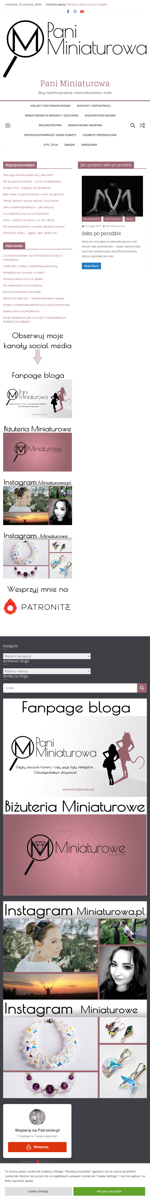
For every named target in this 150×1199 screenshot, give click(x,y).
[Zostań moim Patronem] (37, 587)
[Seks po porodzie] (112, 196)
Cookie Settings (38, 1191)
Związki (69, 145)
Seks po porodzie (101, 233)
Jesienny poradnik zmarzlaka (22, 292)
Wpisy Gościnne (113, 219)
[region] (75, 1181)
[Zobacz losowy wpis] (142, 125)
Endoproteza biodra (100, 115)
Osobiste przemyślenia (100, 135)
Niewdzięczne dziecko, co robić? (24, 272)
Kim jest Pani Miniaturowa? (50, 106)
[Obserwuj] (37, 480)
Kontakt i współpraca (93, 106)
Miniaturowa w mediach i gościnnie (52, 115)
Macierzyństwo (50, 125)
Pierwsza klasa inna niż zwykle (87, 4)
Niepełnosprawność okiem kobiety (50, 135)
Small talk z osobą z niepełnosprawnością (30, 266)
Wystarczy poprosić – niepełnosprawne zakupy (33, 298)
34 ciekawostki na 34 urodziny (22, 285)
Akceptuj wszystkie (109, 1191)
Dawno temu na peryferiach (21, 311)
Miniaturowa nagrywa (85, 125)
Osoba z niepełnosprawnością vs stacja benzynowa (36, 305)
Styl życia (51, 145)
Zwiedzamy (89, 145)
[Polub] (37, 373)
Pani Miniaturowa (75, 83)
